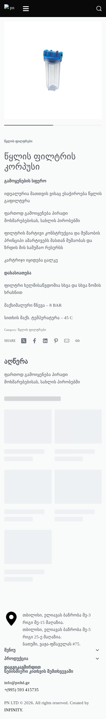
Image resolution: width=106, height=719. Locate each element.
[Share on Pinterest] (56, 340)
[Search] (99, 8)
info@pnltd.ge (17, 682)
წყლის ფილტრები (18, 141)
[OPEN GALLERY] (53, 70)
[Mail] (66, 340)
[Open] (26, 8)
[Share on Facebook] (34, 340)
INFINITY (13, 710)
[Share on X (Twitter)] (23, 340)
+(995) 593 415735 (21, 689)
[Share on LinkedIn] (45, 340)
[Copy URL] (77, 340)
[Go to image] (28, 125)
